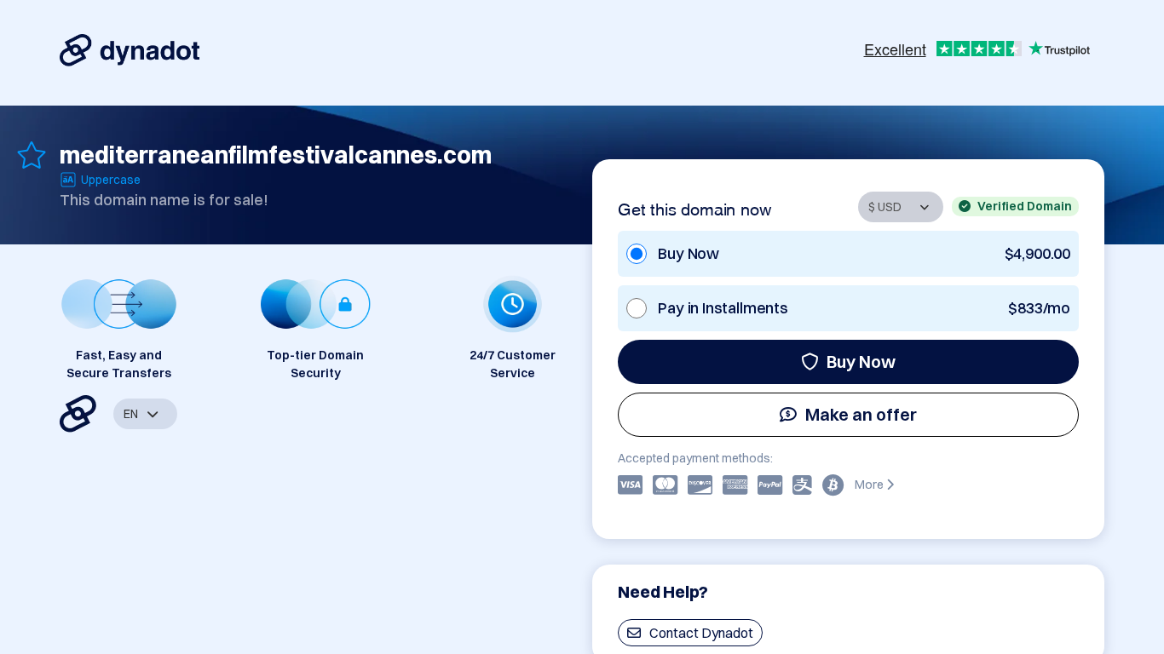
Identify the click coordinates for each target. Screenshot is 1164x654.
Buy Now (861, 361)
